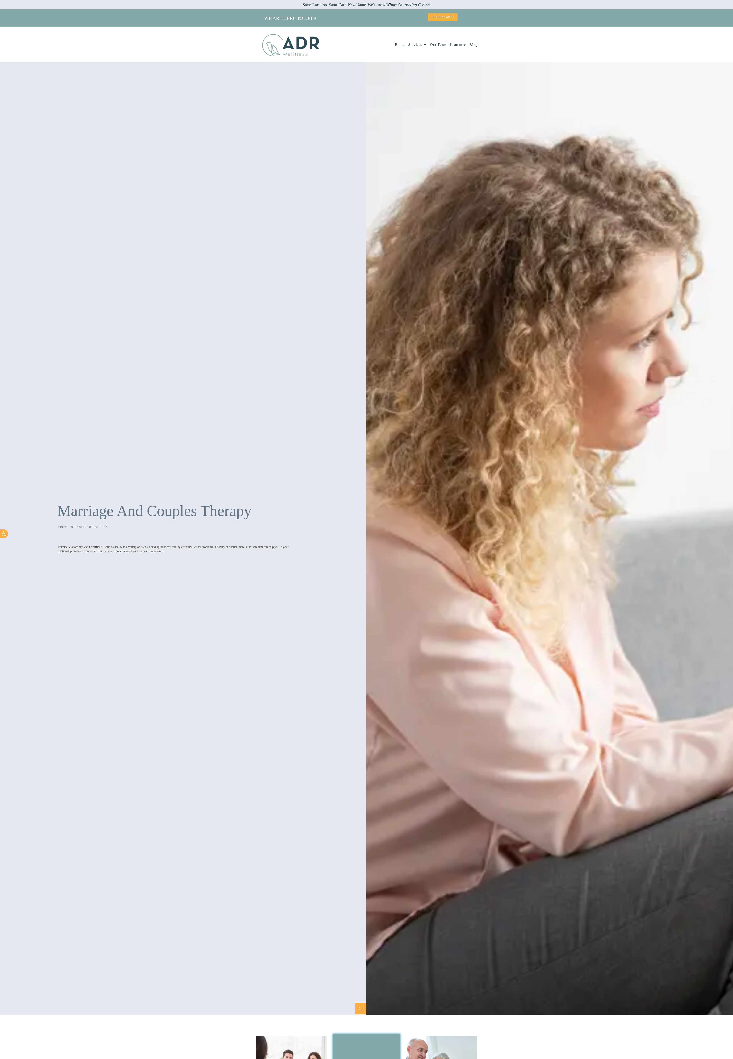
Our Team (438, 45)
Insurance (458, 45)
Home (399, 45)
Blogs (474, 45)
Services (415, 45)
